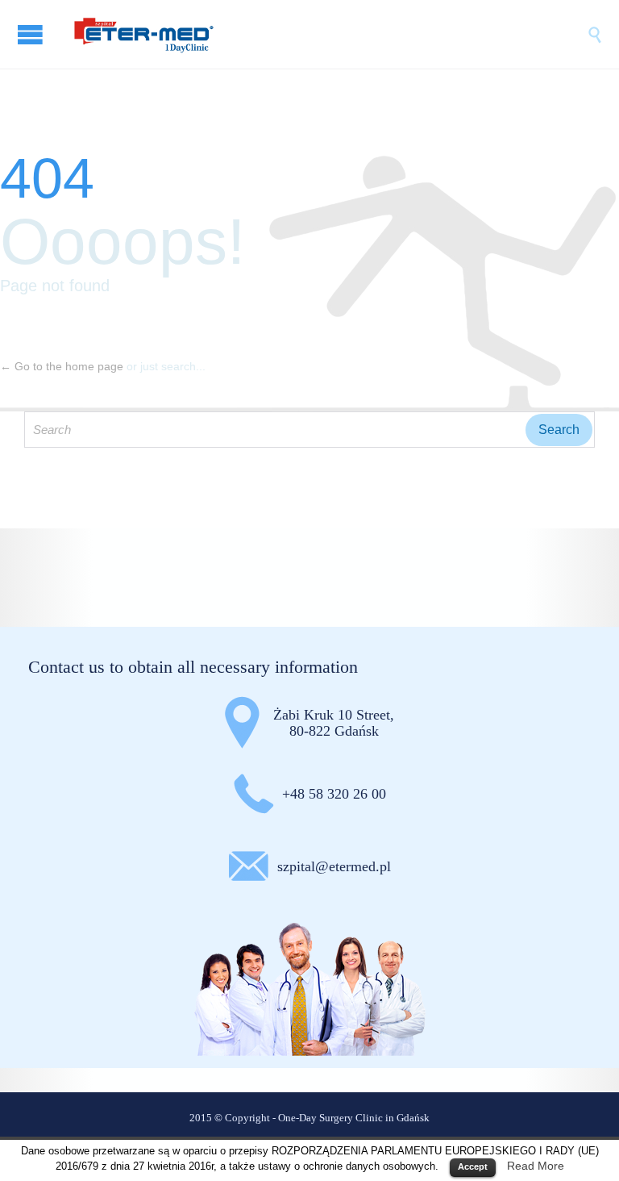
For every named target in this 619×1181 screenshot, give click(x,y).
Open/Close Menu (32, 34)
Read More (535, 1165)
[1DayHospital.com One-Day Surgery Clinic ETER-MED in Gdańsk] (325, 34)
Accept (473, 1166)
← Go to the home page (61, 366)
